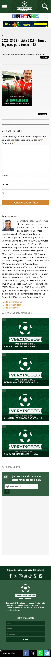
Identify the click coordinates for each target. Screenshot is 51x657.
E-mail (6, 184)
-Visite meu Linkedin (11, 305)
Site (4, 193)
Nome (6, 175)
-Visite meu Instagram (12, 302)
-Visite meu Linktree (11, 308)
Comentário (8, 143)
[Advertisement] (25, 526)
